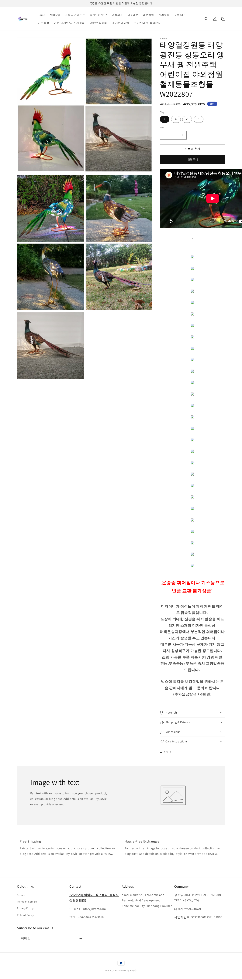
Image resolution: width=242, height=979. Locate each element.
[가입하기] (81, 938)
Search (21, 895)
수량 (162, 127)
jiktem (115, 970)
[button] (206, 19)
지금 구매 (192, 159)
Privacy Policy (25, 908)
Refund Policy (25, 915)
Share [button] (167, 751)
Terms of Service (27, 901)
